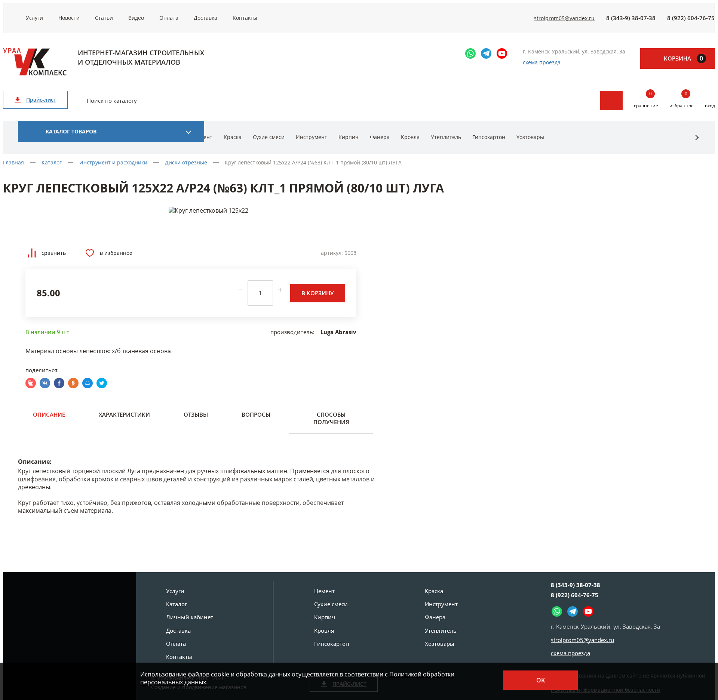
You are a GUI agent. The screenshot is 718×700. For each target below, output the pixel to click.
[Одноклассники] (73, 383)
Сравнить (54, 252)
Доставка (205, 17)
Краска (233, 137)
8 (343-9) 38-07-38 (631, 18)
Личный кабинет (189, 617)
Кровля (410, 137)
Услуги (34, 17)
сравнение (646, 100)
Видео (136, 17)
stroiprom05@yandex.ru (564, 18)
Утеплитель (446, 137)
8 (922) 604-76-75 (691, 18)
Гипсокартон (488, 137)
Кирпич (348, 137)
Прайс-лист (41, 99)
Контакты (245, 17)
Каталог (176, 604)
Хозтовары (530, 137)
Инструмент (311, 137)
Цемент (324, 591)
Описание (49, 414)
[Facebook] (59, 383)
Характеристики (124, 414)
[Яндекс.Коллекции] (30, 383)
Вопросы (256, 414)
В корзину (317, 293)
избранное (681, 100)
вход (710, 105)
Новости (69, 17)
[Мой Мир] (87, 383)
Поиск (611, 100)
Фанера (380, 137)
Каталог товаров (71, 131)
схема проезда (542, 62)
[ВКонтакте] (45, 383)
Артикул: (332, 252)
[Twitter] (101, 383)
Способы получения (331, 418)
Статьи (104, 17)
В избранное (116, 252)
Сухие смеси (269, 137)
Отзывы (196, 414)
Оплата (168, 17)
